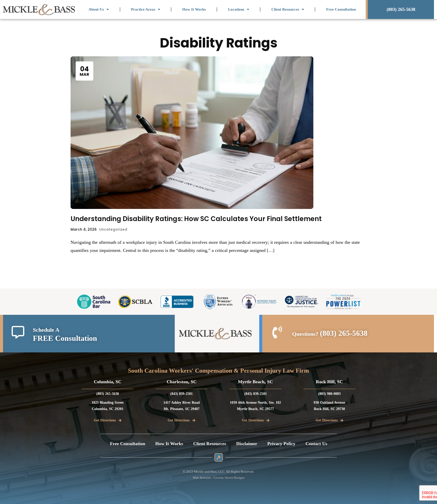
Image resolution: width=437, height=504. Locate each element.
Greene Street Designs (229, 477)
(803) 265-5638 (343, 333)
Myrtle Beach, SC (255, 381)
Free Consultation (341, 9)
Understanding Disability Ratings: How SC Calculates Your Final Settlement (196, 218)
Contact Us (316, 443)
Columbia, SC (107, 381)
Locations (236, 9)
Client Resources (285, 9)
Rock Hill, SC (329, 381)
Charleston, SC (181, 381)
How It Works (194, 9)
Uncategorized (113, 229)
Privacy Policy (281, 443)
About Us (96, 9)
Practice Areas (143, 9)
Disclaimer (246, 443)
